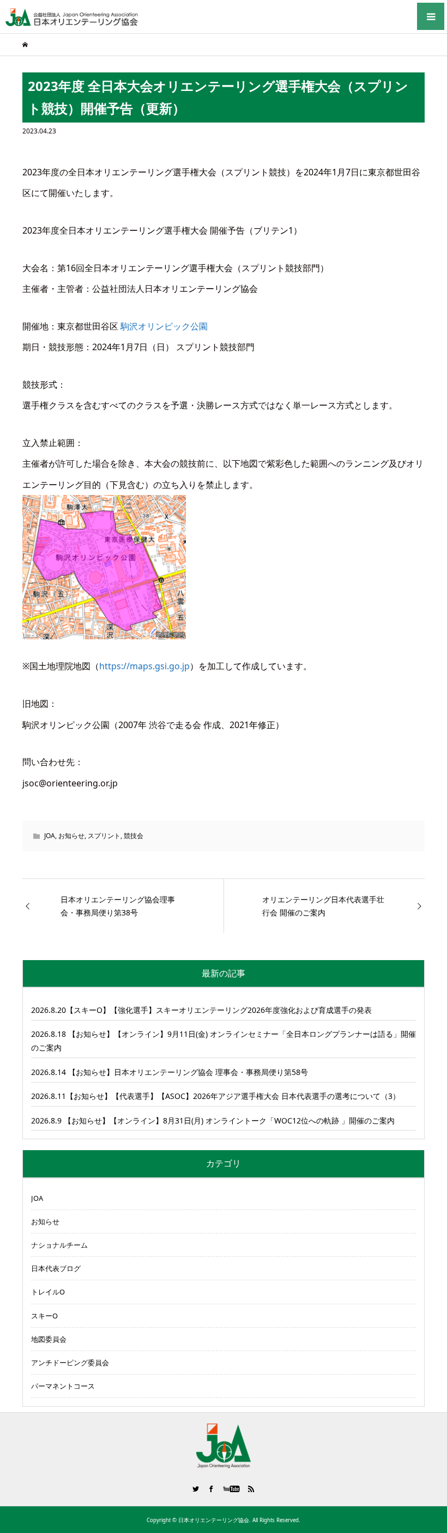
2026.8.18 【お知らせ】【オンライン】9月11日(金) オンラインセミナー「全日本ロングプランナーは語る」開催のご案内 (223, 1041)
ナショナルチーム (59, 1245)
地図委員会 (49, 1339)
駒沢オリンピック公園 (164, 326)
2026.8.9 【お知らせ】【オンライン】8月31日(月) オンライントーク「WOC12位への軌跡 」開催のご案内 (213, 1120)
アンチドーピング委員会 (70, 1362)
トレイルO (48, 1292)
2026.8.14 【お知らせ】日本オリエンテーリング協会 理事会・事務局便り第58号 (169, 1072)
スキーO (44, 1316)
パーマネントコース (63, 1386)
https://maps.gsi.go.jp (144, 666)
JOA (49, 835)
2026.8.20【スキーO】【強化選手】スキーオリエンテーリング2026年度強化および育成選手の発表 (201, 1010)
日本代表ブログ (56, 1268)
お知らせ (71, 835)
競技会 (133, 835)
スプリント (104, 835)
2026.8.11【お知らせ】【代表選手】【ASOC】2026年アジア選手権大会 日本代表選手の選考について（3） (215, 1096)
